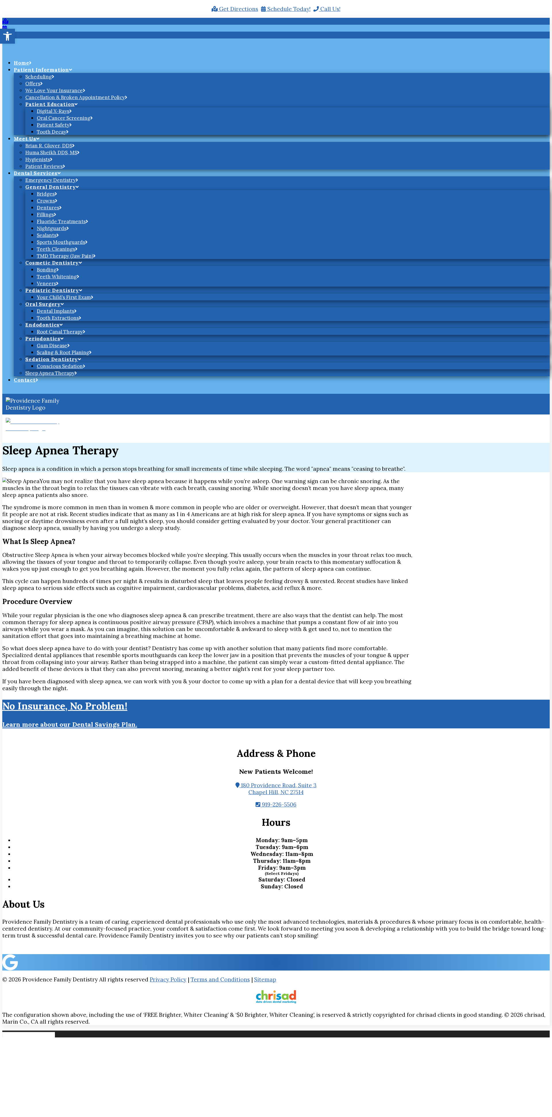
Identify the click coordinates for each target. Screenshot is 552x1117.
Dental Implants (55, 311)
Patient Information (41, 70)
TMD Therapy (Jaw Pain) (65, 256)
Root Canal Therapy (60, 332)
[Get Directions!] (5, 21)
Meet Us (25, 139)
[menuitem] (282, 62)
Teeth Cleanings (56, 249)
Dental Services (35, 173)
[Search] (29, 1034)
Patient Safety (53, 125)
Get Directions (238, 8)
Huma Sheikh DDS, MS (51, 152)
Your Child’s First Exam (64, 297)
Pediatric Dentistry (52, 290)
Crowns (46, 201)
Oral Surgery (43, 304)
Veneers (46, 283)
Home (21, 63)
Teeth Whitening (57, 276)
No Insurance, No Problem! (64, 706)
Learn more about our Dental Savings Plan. (69, 724)
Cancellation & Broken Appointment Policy (75, 97)
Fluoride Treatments (61, 221)
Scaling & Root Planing (63, 352)
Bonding (46, 270)
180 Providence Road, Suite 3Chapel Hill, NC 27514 (278, 789)
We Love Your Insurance (54, 90)
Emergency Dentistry (50, 180)
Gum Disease (52, 345)
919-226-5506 (278, 804)
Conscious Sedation (60, 366)
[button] (7, 36)
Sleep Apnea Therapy (49, 373)
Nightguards (51, 228)
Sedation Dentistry (51, 359)
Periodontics (42, 338)
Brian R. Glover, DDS (48, 145)
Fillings (45, 214)
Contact (25, 380)
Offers (32, 83)
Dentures (48, 208)
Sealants (46, 235)
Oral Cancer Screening (63, 118)
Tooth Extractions (58, 318)
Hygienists (37, 159)
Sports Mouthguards (61, 242)
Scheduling (38, 77)
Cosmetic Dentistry (52, 263)
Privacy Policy (168, 979)
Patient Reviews (44, 166)
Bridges (46, 194)
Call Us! (329, 8)
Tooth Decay (51, 132)
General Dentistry (50, 187)
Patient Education (49, 104)
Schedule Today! (288, 8)
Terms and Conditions (220, 979)
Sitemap (265, 979)
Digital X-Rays (53, 111)
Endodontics (42, 325)
